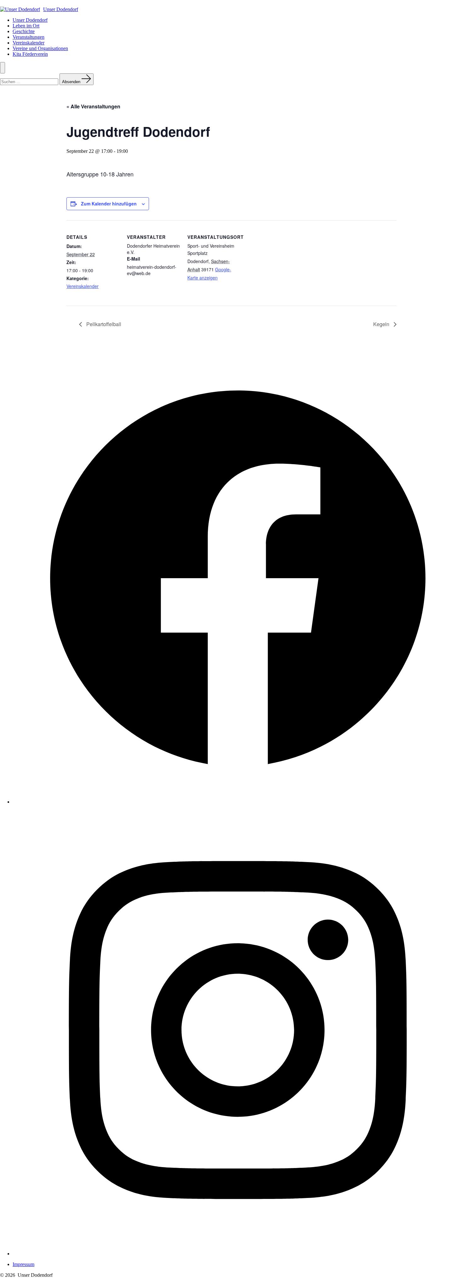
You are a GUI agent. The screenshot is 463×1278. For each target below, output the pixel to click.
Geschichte (24, 31)
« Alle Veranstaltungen (93, 106)
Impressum (23, 1264)
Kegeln (382, 324)
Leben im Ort (26, 25)
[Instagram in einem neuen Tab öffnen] (238, 1253)
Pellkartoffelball (103, 324)
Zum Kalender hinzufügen (109, 203)
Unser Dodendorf (30, 20)
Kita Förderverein (30, 54)
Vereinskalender (28, 42)
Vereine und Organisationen (40, 48)
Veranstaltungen (28, 37)
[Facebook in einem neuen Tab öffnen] (238, 801)
